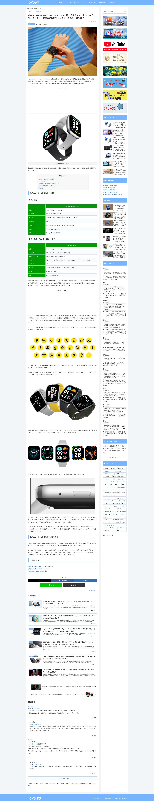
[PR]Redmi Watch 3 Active (36, 569)
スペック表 (42, 181)
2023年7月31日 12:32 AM (35, 764)
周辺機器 (39, 24)
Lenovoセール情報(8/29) (110, 185)
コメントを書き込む (62, 778)
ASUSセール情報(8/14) (109, 190)
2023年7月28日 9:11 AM (33, 742)
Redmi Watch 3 (73, 81)
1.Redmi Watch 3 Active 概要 (45, 179)
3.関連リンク (41, 188)
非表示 (64, 176)
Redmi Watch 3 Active (34, 566)
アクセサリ (32, 24)
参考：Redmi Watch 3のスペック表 (49, 183)
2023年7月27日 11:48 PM (34, 708)
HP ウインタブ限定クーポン (111, 192)
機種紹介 (46, 24)
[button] (74, 585)
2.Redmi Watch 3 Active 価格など (47, 186)
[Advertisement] (62, 100)
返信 (95, 717)
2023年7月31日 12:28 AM (35, 724)
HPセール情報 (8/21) (109, 187)
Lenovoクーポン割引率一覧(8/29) (112, 194)
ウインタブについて (114, 457)
